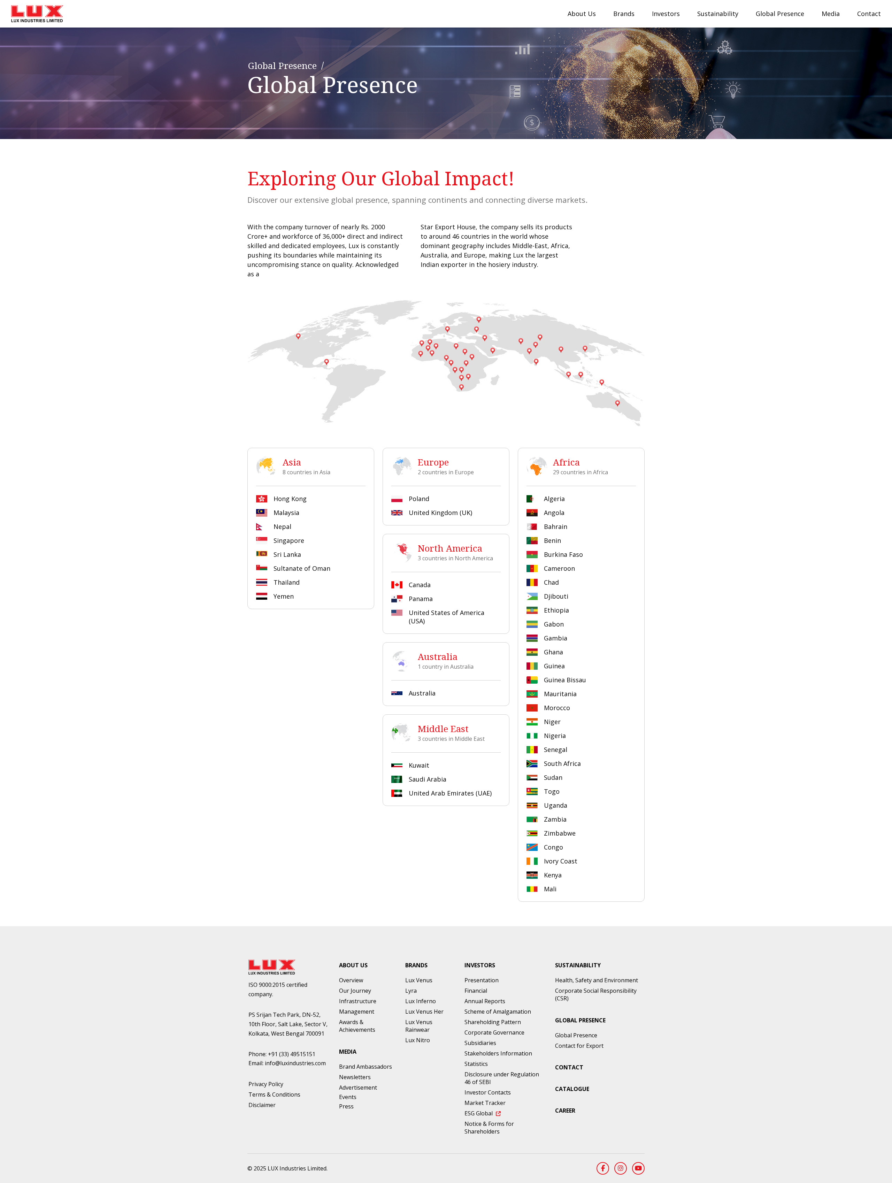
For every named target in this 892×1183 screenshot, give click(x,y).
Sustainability (717, 13)
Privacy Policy (265, 1084)
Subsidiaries (480, 1043)
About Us (582, 13)
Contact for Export (579, 1046)
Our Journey (355, 990)
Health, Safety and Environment (596, 980)
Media (831, 13)
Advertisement (358, 1087)
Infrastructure (357, 1001)
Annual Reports (484, 1001)
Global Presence (780, 13)
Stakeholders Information (498, 1053)
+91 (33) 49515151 (291, 1054)
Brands (624, 13)
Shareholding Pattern (492, 1022)
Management (356, 1011)
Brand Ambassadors (365, 1066)
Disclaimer (262, 1105)
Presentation (481, 980)
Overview (351, 980)
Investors (666, 13)
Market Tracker (485, 1103)
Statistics (476, 1064)
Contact (869, 13)
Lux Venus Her (424, 1011)
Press (346, 1106)
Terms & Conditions (274, 1094)
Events (347, 1097)
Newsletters (355, 1077)
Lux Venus (418, 980)
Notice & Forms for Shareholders (489, 1127)
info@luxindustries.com (295, 1063)
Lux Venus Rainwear (418, 1026)
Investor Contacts (487, 1092)
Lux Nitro (417, 1040)
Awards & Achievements (357, 1026)
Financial (475, 990)
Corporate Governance (494, 1032)
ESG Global (479, 1113)
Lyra (411, 990)
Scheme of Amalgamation (497, 1011)
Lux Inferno (420, 1001)
